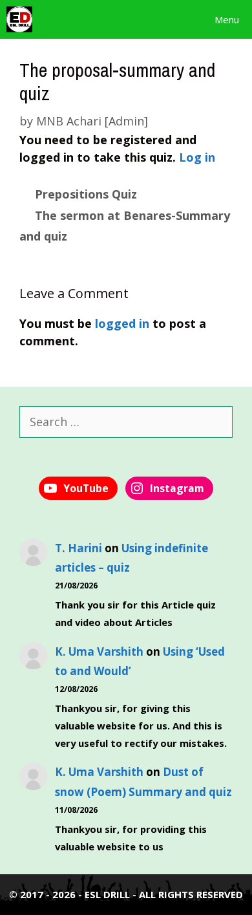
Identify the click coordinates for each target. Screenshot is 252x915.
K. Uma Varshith (99, 651)
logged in (122, 323)
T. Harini (78, 548)
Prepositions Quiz (86, 194)
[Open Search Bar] (165, 19)
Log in (197, 157)
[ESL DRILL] (19, 19)
